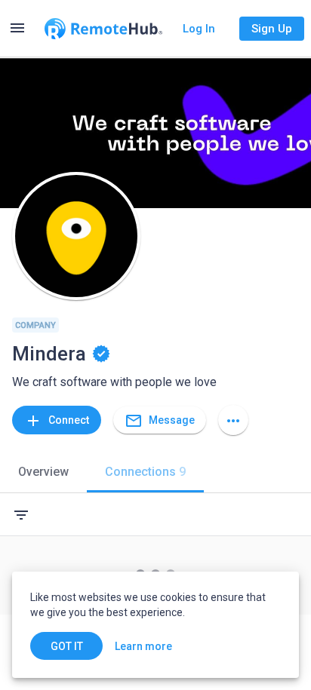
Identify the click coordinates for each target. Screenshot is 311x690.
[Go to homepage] (103, 29)
